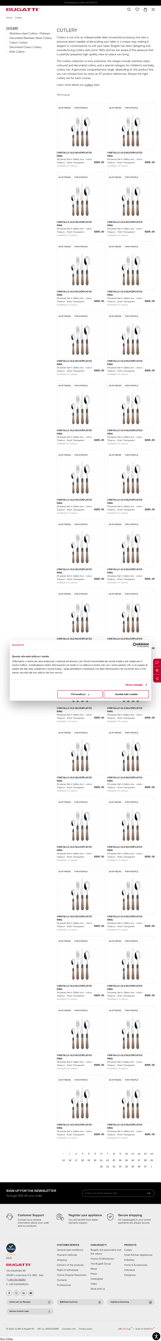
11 (132, 1153)
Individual (129, 1270)
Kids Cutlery (17, 52)
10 (126, 1153)
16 (70, 1160)
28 (145, 1160)
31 (107, 1166)
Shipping (62, 1260)
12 (139, 1153)
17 (76, 1160)
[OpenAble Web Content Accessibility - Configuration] (156, 1336)
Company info (69, 1328)
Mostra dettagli (134, 684)
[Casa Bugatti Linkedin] (23, 1293)
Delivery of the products (70, 1265)
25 (126, 1160)
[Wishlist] (137, 9)
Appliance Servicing (119, 1302)
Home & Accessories (135, 1265)
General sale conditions (70, 1250)
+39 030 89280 (17, 1279)
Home (9, 17)
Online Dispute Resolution (71, 1275)
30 (101, 1166)
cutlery (89, 85)
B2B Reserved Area (69, 1302)
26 (132, 1160)
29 (151, 1160)
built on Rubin (145, 1328)
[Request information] (157, 662)
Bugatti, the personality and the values (106, 1251)
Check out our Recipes (19, 1302)
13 (145, 1153)
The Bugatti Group (101, 1263)
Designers (130, 1275)
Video (94, 1283)
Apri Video (6, 1339)
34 (126, 1166)
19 (88, 1160)
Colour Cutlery (18, 42)
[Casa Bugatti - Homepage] (23, 10)
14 (151, 1153)
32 (114, 1166)
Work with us (98, 1288)
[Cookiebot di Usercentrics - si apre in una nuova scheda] (135, 645)
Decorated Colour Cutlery (25, 47)
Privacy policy (85, 1328)
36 (139, 1166)
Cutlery (12, 28)
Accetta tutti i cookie (126, 694)
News (94, 1268)
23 (114, 1160)
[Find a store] (157, 671)
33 (120, 1166)
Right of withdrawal (67, 1270)
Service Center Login (19, 1311)
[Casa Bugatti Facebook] (9, 1293)
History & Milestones (102, 1258)
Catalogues (97, 1278)
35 (132, 1166)
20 (95, 1160)
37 (145, 1166)
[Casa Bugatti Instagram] (16, 1293)
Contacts (62, 1280)
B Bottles (129, 1260)
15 (63, 1160)
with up (125, 1328)
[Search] (129, 9)
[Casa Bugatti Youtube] (31, 1293)
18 (82, 1160)
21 (101, 1160)
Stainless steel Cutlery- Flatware (29, 33)
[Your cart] (145, 9)
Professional (64, 1285)
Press (94, 1273)
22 (107, 1160)
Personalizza (78, 694)
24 (120, 1160)
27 (139, 1160)
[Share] (157, 679)
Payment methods (67, 1255)
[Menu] (152, 9)
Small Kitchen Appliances (138, 1255)
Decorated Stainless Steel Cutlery (30, 38)
